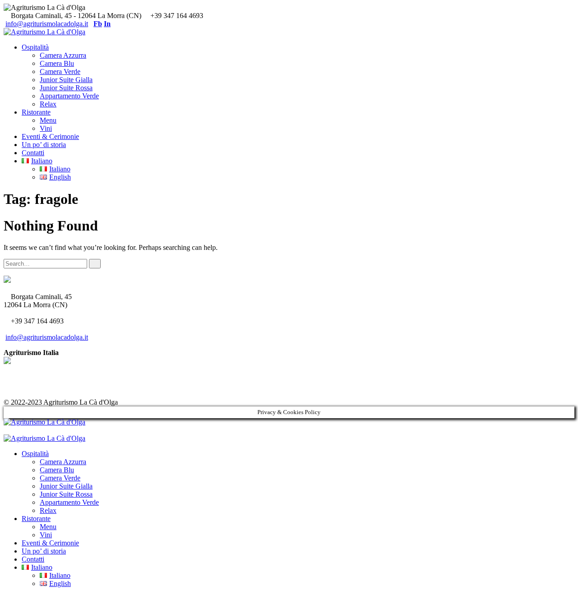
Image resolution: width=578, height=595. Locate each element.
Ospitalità (35, 47)
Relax (48, 104)
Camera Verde (60, 71)
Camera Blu (57, 63)
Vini (46, 128)
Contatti (33, 153)
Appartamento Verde (69, 96)
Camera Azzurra (63, 55)
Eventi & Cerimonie (50, 136)
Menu (48, 120)
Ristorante (36, 112)
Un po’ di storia (44, 144)
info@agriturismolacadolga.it (46, 24)
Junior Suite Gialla (66, 79)
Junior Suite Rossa (66, 88)
